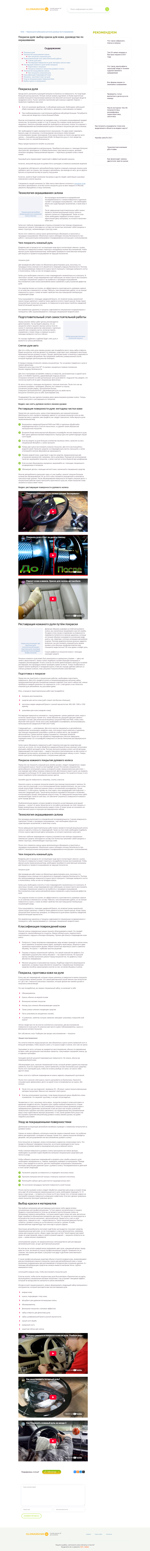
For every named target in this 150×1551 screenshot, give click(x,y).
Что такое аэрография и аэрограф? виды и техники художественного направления (118, 69)
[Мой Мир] (80, 1472)
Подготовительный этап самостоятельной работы (43, 58)
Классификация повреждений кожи (37, 75)
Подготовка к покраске (37, 67)
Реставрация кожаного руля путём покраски (41, 65)
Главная (88, 1534)
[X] (83, 1472)
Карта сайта (98, 1534)
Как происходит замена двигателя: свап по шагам (117, 160)
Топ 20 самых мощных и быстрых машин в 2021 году (117, 54)
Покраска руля (29, 52)
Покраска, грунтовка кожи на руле (37, 77)
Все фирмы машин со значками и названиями (117, 83)
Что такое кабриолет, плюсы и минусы (116, 42)
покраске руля (79, 183)
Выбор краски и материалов (35, 81)
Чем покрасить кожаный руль (39, 56)
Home (22, 32)
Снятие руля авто (34, 61)
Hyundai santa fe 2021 (103, 138)
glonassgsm (37, 9)
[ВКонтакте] (75, 1472)
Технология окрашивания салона (36, 54)
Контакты (109, 1534)
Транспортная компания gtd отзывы (117, 148)
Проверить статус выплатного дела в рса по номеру (117, 96)
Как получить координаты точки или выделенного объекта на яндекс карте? (111, 127)
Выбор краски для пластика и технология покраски (75, 337)
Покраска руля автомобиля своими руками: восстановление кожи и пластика (31, 214)
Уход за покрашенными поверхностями (39, 79)
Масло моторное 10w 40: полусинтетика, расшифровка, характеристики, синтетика (117, 112)
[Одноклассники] (78, 1472)
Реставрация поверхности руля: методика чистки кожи (49, 63)
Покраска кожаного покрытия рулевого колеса (46, 69)
